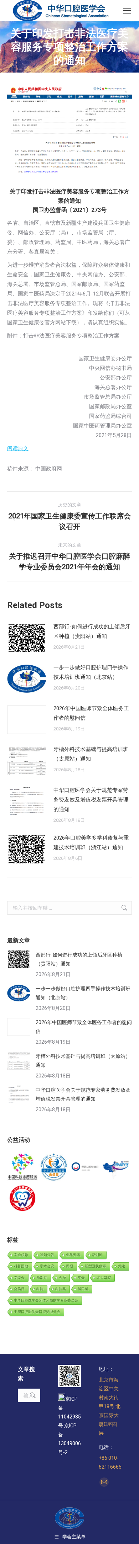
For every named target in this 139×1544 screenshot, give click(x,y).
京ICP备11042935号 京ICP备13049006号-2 (69, 1425)
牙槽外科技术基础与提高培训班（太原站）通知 (90, 754)
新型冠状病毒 (95, 1266)
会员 (62, 1277)
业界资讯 (73, 1255)
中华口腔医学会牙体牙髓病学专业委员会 (46, 1300)
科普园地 (21, 1266)
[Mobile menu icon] (127, 10)
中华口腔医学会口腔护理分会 (37, 1312)
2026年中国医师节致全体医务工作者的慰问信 (91, 713)
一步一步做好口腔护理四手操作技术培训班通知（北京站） (90, 672)
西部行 (41, 1277)
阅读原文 (18, 448)
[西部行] (116, 1167)
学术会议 (47, 1266)
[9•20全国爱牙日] (22, 1198)
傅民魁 (83, 1289)
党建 (121, 1266)
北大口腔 (104, 1277)
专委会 (19, 1277)
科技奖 (60, 1289)
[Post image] (26, 638)
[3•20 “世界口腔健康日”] (85, 1167)
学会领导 (21, 1255)
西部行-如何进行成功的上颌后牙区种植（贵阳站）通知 (91, 631)
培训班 (97, 1255)
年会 (81, 1277)
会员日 (19, 1289)
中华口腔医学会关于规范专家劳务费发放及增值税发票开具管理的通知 (90, 800)
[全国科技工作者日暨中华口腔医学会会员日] (54, 1167)
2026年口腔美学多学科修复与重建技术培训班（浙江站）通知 (91, 843)
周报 (69, 1266)
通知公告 (47, 1255)
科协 (39, 1289)
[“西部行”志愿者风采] (22, 1167)
